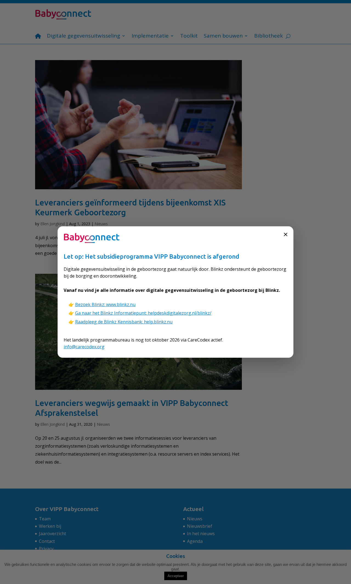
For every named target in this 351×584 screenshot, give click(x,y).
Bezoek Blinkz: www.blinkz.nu (105, 304)
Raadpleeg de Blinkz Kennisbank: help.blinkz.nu (123, 322)
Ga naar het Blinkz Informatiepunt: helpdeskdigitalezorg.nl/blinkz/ (143, 313)
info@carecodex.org (84, 347)
